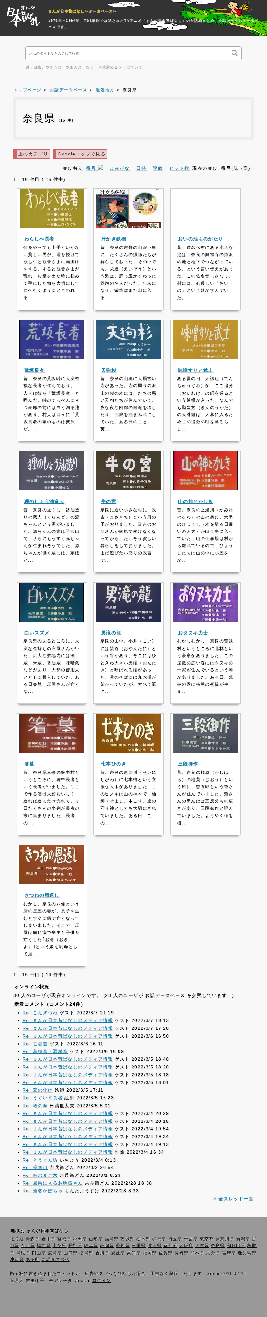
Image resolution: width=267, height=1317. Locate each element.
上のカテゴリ (33, 153)
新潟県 (243, 1239)
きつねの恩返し (42, 895)
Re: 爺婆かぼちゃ (42, 1190)
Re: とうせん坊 (40, 1159)
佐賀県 (166, 1253)
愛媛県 (118, 1253)
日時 (141, 168)
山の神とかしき (195, 501)
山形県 (96, 1239)
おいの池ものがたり (200, 238)
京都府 (170, 1245)
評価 (158, 168)
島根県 (23, 1253)
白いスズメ (36, 632)
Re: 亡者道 (35, 1043)
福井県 (44, 1245)
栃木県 (143, 1239)
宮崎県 (229, 1253)
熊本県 (197, 1253)
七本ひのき (113, 763)
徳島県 (86, 1253)
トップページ (27, 90)
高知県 (134, 1253)
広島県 (55, 1253)
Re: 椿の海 (35, 1105)
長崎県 (182, 1253)
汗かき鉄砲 (113, 238)
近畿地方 (105, 90)
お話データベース (68, 90)
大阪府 (186, 1245)
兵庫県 (202, 1245)
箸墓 (29, 763)
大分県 (213, 1253)
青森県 (33, 1239)
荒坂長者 (34, 370)
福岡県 (150, 1253)
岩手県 (48, 1239)
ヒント (120, 67)
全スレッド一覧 (236, 1198)
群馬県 (159, 1239)
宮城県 (64, 1239)
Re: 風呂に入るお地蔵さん (52, 1183)
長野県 (75, 1245)
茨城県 (127, 1239)
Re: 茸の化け (37, 1090)
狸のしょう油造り (44, 501)
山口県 (71, 1253)
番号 (92, 168)
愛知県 (123, 1245)
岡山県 (39, 1253)
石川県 (28, 1245)
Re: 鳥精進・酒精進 (45, 1051)
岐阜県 (91, 1245)
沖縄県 (17, 1259)
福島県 (112, 1239)
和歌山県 (236, 1245)
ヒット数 (179, 168)
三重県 (139, 1245)
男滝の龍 (111, 632)
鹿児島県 (247, 1253)
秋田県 (80, 1239)
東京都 (207, 1239)
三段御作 (188, 763)
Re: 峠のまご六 (40, 1175)
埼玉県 (175, 1239)
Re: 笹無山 (35, 1167)
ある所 (33, 1259)
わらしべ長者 (39, 238)
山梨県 (59, 1245)
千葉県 (191, 1239)
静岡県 (107, 1245)
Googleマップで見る (81, 153)
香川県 (102, 1253)
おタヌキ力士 (193, 632)
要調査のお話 (55, 1259)
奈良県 (218, 1245)
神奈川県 (225, 1239)
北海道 (17, 1239)
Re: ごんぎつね (40, 1012)
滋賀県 (155, 1245)
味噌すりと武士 (195, 370)
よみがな (120, 168)
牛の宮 (108, 501)
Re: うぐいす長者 (42, 1097)
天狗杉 (108, 370)
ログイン (101, 1280)
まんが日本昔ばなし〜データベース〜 (82, 11)
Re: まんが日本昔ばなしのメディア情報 (67, 1020)
